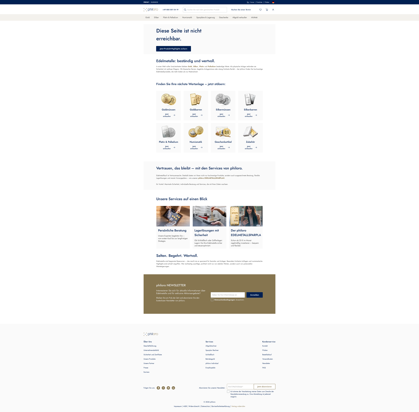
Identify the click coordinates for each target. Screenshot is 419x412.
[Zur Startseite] (151, 9)
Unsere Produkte (149, 359)
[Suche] (185, 9)
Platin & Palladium (170, 17)
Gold (147, 17)
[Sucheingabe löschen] (224, 9)
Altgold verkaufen (240, 17)
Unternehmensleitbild (151, 350)
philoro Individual (212, 363)
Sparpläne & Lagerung (205, 17)
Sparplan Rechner (212, 350)
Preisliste (259, 2)
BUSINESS (154, 2)
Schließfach (210, 354)
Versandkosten (267, 359)
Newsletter (266, 363)
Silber (156, 17)
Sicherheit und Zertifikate (153, 354)
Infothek (254, 17)
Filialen (267, 2)
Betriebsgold (210, 359)
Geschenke (223, 17)
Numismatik (187, 17)
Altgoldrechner (211, 346)
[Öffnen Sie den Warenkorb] (266, 9)
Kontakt (265, 346)
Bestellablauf (267, 354)
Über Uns (148, 341)
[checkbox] (212, 300)
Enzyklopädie (210, 367)
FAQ (264, 367)
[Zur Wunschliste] (260, 9)
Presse (146, 367)
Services (209, 341)
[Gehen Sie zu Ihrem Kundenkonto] (273, 9)
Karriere (146, 372)
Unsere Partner (149, 363)
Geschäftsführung (150, 346)
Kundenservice (268, 341)
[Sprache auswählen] (273, 2)
